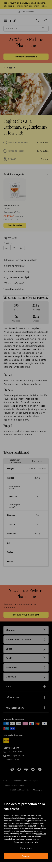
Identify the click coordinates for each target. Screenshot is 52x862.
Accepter (26, 855)
